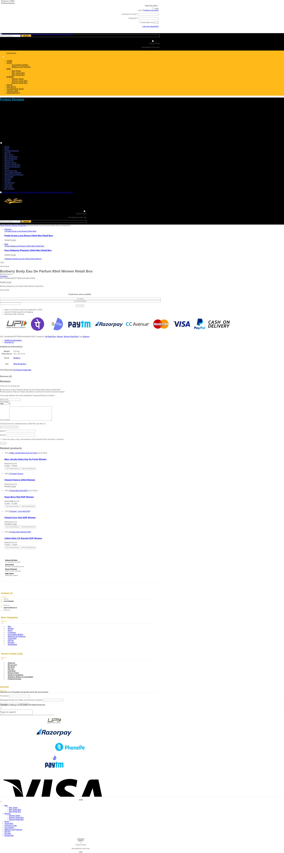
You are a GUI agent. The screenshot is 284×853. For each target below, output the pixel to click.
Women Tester (18, 79)
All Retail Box (50, 336)
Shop (6, 149)
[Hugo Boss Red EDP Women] (18, 491)
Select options (10, 472)
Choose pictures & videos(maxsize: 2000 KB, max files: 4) (22, 424)
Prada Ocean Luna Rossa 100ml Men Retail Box (28, 235)
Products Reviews (8, 3)
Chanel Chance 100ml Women (19, 480)
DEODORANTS (13, 93)
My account (9, 189)
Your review (4, 420)
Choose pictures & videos (9, 427)
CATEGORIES (11, 53)
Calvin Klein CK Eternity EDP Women (23, 538)
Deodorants (9, 183)
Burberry (86, 336)
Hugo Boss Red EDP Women (19, 497)
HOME (9, 61)
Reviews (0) (9, 342)
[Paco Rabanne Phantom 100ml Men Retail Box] (24, 246)
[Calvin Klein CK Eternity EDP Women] (20, 532)
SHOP (9, 63)
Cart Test (8, 185)
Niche (6, 169)
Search (26, 36)
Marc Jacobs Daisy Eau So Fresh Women (25, 459)
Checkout (8, 187)
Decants (7, 179)
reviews (4, 276)
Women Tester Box (20, 81)
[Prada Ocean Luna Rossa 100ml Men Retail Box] (20, 231)
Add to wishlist (10, 455)
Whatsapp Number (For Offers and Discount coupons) (21, 700)
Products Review (14, 679)
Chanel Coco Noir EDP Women (20, 517)
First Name (4, 696)
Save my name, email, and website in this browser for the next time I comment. (33, 439)
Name (3, 431)
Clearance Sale (10, 171)
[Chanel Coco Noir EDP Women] (19, 511)
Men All (7, 153)
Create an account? (151, 10)
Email (3, 435)
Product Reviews (12, 99)
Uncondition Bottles (20, 65)
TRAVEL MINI (12, 91)
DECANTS (11, 87)
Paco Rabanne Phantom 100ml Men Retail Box (28, 250)
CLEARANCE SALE (15, 89)
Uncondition (9, 828)
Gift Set (7, 181)
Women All (8, 161)
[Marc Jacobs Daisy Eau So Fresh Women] (23, 453)
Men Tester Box (18, 73)
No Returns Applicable (22, 370)
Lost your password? (150, 26)
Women (8, 225)
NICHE (10, 85)
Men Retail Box (18, 75)
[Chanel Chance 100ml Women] (16, 474)
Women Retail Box (19, 83)
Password (133, 18)
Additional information (13, 340)
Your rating (5, 402)
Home (6, 147)
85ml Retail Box (20, 364)
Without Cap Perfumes (21, 67)
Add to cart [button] (8, 489)
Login (156, 8)
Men (6, 806)
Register (155, 30)
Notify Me (80, 306)
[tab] (82, 340)
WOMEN (10, 77)
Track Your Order (151, 5)
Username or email (130, 14)
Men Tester (16, 71)
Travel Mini (8, 177)
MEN (9, 69)
